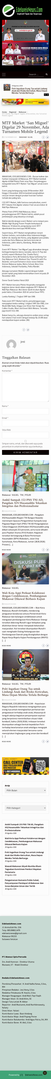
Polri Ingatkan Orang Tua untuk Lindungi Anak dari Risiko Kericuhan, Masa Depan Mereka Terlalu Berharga (30, 90)
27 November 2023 (10, 137)
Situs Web (6, 429)
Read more (6, 742)
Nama (5, 406)
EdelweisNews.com (33, 1074)
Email (5, 418)
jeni (23, 341)
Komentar (7, 370)
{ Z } (21, 1074)
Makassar (23, 137)
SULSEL (30, 137)
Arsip (7, 785)
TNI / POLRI (25, 683)
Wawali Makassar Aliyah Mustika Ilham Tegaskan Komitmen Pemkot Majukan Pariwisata (23, 869)
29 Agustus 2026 (10, 700)
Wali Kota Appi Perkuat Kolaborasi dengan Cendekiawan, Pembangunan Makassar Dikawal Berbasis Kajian (25, 841)
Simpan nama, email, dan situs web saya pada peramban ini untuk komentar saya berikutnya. (22, 445)
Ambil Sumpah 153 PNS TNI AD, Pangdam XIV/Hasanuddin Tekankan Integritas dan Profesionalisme (24, 827)
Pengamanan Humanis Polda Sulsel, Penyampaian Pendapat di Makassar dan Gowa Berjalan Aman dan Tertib (24, 883)
